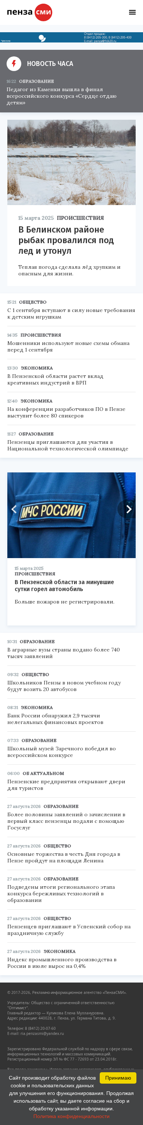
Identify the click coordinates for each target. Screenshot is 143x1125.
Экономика (37, 368)
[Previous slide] (16, 509)
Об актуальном (43, 773)
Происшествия (80, 218)
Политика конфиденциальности (71, 1116)
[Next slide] (126, 509)
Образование (36, 81)
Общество (33, 302)
